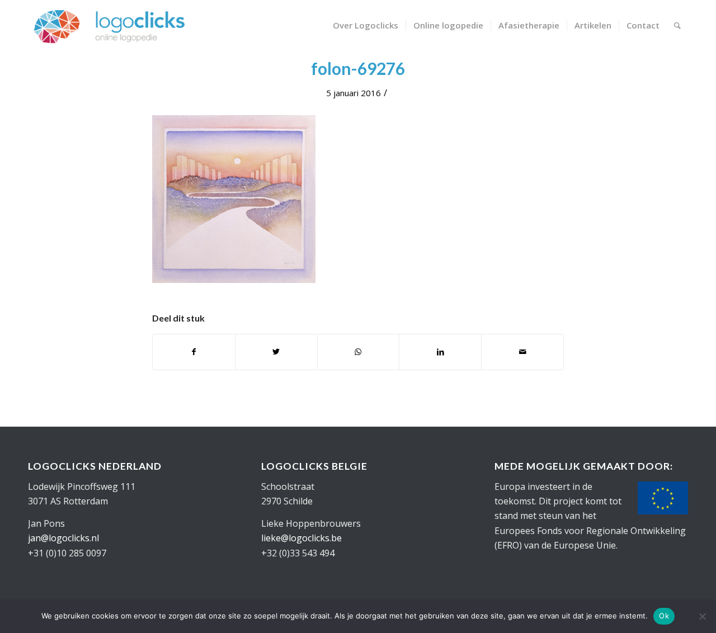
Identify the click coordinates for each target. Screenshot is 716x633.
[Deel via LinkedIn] (440, 351)
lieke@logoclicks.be (301, 538)
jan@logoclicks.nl (63, 538)
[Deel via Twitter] (276, 351)
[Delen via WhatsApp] (358, 351)
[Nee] (702, 616)
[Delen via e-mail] (522, 351)
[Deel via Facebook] (194, 351)
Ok (664, 615)
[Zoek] (677, 25)
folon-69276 (358, 68)
